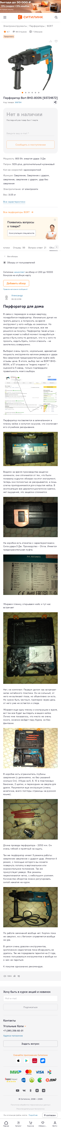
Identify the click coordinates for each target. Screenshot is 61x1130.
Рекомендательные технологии (30, 1109)
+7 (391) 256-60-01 (13, 1030)
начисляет (19, 272)
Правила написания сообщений (15, 289)
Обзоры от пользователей (21, 262)
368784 (18, 102)
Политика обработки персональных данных (30, 1105)
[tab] (19, 248)
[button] (6, 1124)
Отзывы (19, 247)
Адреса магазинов (13, 1035)
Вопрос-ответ (37, 247)
